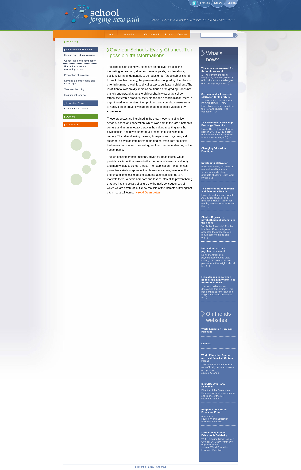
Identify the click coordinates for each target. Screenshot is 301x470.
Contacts (182, 34)
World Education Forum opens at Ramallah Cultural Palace (217, 358)
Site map (161, 466)
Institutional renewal (75, 95)
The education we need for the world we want (217, 69)
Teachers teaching (74, 89)
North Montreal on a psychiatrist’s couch (213, 250)
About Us (129, 34)
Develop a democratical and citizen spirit (79, 82)
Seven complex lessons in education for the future (217, 95)
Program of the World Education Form (214, 411)
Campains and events (76, 108)
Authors (70, 116)
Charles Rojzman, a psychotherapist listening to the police (218, 220)
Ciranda (206, 343)
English (232, 2)
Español (218, 2)
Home (111, 34)
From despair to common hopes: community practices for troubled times (218, 279)
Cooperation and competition (80, 60)
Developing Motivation (214, 162)
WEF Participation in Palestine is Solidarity (214, 434)
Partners (169, 34)
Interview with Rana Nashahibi (213, 385)
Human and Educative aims (79, 55)
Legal (151, 466)
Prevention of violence (76, 75)
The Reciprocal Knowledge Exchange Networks (217, 124)
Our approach (152, 34)
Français (205, 2)
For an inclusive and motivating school (75, 68)
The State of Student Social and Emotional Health (217, 190)
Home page (72, 41)
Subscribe (140, 466)
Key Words (72, 124)
